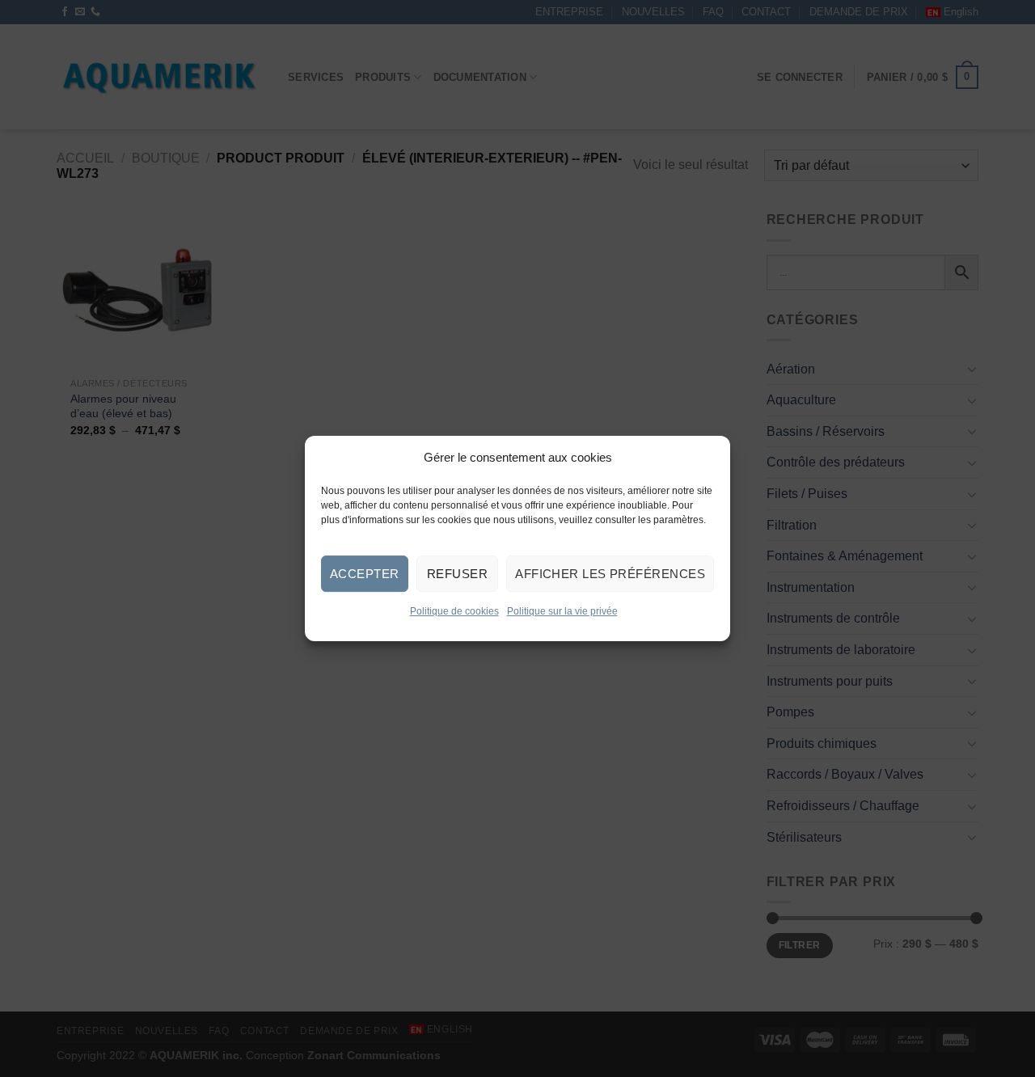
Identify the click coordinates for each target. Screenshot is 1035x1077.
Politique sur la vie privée (562, 612)
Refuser (457, 574)
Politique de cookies (454, 612)
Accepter (364, 574)
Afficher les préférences (610, 574)
